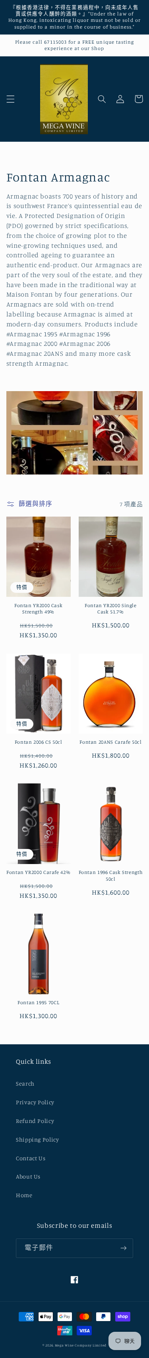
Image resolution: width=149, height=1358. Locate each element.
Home (24, 1195)
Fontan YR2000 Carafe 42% (38, 872)
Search (25, 1083)
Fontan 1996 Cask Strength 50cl (111, 875)
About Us (28, 1176)
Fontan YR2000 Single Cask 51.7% (111, 608)
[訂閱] (123, 1248)
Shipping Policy (37, 1139)
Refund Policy (35, 1120)
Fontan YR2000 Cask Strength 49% (38, 608)
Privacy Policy (35, 1102)
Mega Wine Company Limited (80, 1345)
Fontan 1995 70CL (38, 1002)
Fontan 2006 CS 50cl (38, 742)
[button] (10, 99)
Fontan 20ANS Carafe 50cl (110, 742)
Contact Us (30, 1158)
